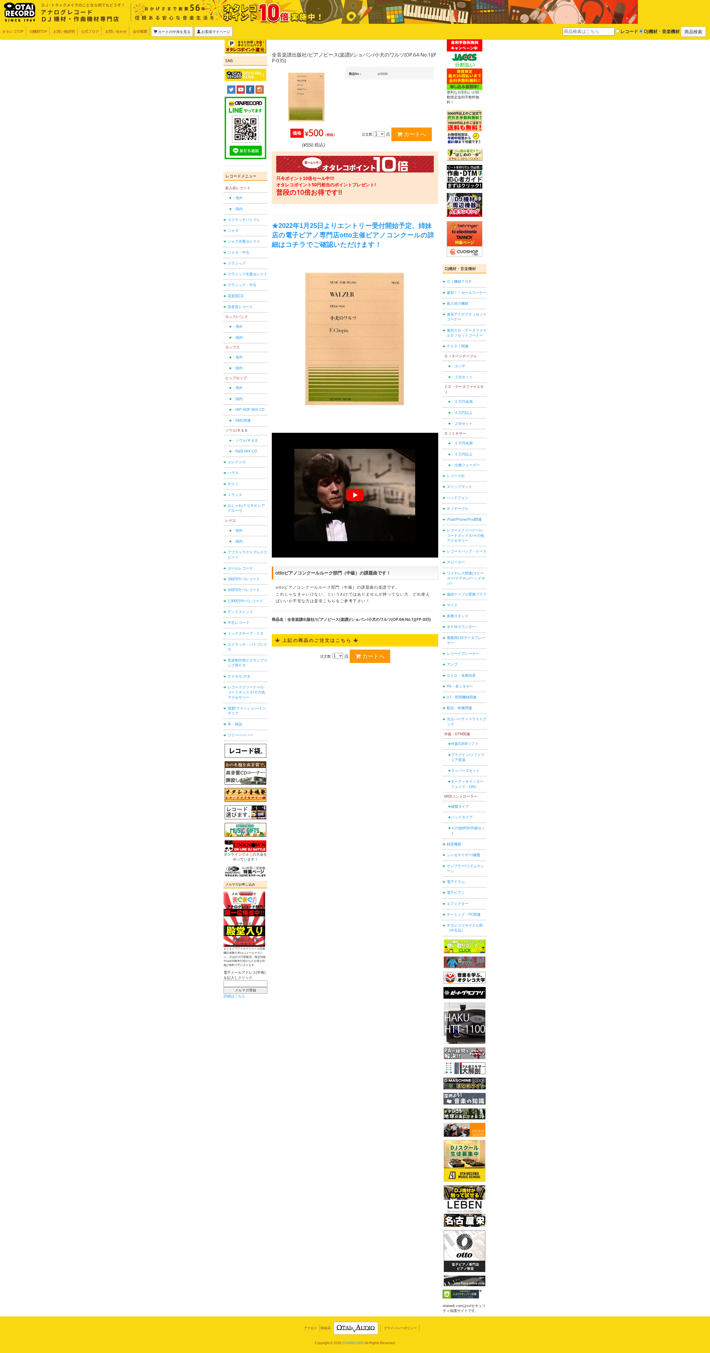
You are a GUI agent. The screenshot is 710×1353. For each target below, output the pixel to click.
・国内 (237, 209)
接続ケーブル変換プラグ (466, 594)
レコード (628, 31)
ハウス (233, 473)
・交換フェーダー (465, 465)
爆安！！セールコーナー (466, 293)
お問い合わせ (116, 31)
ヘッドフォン (457, 498)
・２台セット (462, 377)
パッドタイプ (462, 817)
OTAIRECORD (353, 1343)
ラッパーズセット (465, 771)
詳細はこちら (234, 996)
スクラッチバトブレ (244, 220)
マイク (452, 605)
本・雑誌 (235, 724)
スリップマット (459, 487)
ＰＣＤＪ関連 (457, 346)
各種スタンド (457, 616)
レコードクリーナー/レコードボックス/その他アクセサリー (246, 692)
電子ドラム (456, 882)
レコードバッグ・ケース (466, 551)
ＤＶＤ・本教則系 (461, 675)
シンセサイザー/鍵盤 (463, 855)
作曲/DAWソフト (464, 744)
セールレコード (240, 568)
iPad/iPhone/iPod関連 (464, 519)
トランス (235, 495)
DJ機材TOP (38, 31)
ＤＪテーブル (457, 509)
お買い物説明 (64, 31)
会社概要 (140, 31)
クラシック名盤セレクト (247, 274)
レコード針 (456, 476)
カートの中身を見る (174, 31)
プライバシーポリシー (400, 1328)
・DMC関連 (241, 420)
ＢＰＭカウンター (461, 627)
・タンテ (458, 366)
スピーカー (456, 562)
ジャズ (233, 230)
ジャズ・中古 (238, 252)
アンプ (452, 664)
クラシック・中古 (242, 285)
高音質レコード (240, 307)
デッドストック (240, 612)
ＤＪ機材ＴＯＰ (459, 281)
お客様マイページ (215, 31)
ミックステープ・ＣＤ (246, 633)
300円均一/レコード (244, 579)
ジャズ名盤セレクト (244, 241)
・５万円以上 (462, 413)
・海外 (237, 198)
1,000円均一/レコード (245, 601)
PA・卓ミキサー (460, 686)
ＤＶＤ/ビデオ (239, 676)
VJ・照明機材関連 (461, 697)
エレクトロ (237, 462)
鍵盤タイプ (460, 806)
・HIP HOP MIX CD (248, 410)
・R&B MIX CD (244, 451)
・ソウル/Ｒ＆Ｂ (245, 440)
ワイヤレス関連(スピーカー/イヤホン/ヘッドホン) (466, 578)
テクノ (233, 484)
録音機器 (454, 844)
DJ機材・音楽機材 (661, 31)
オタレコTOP (13, 31)
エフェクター (457, 904)
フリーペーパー (240, 735)
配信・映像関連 (459, 708)
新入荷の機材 (457, 303)
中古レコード (238, 622)
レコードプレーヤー (463, 654)
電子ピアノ (456, 893)
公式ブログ (90, 31)
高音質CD (236, 296)
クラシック (237, 263)
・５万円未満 (462, 402)
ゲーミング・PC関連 (464, 914)
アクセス (310, 1328)
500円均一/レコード (244, 590)
